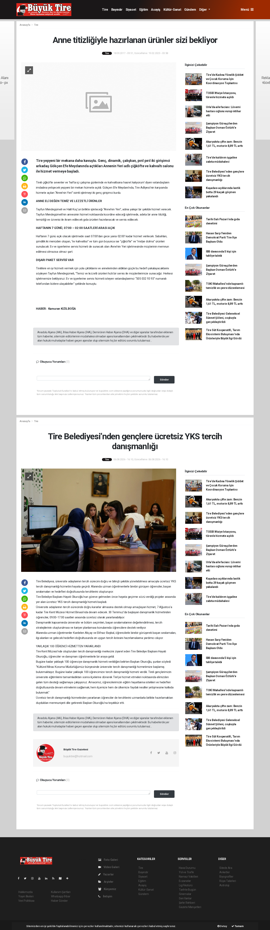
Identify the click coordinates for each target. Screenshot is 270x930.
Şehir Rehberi (187, 902)
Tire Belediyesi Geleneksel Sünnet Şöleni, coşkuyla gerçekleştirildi (223, 318)
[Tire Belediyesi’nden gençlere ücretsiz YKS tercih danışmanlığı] (98, 520)
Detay (223, 926)
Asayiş (155, 9)
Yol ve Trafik (186, 872)
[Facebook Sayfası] (20, 878)
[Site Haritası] (62, 878)
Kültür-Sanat (172, 9)
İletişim (107, 896)
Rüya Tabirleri (227, 881)
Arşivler (108, 881)
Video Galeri (111, 867)
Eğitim (143, 9)
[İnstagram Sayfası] (34, 878)
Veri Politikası (26, 900)
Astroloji (224, 885)
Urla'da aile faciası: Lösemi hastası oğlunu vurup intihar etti (223, 111)
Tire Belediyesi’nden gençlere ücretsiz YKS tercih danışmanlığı (225, 175)
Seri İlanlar (185, 898)
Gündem (190, 9)
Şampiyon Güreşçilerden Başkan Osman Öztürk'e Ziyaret (221, 127)
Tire (105, 9)
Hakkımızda (25, 892)
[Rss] (55, 878)
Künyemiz (109, 889)
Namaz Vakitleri (188, 876)
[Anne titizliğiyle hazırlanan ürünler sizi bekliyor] (98, 106)
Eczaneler (185, 881)
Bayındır (117, 9)
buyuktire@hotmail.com (78, 756)
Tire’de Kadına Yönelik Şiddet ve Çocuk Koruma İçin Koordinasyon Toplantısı (225, 79)
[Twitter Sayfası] (27, 878)
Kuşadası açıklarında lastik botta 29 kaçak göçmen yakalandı (223, 192)
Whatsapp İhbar (60, 896)
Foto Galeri (110, 859)
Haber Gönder (59, 900)
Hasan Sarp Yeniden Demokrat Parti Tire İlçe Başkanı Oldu (221, 237)
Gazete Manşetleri (190, 907)
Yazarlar (108, 874)
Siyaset (131, 9)
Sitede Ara (225, 867)
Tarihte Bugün (187, 889)
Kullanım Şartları (61, 892)
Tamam (239, 926)
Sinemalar (185, 894)
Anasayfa (25, 24)
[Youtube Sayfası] (41, 878)
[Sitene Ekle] (69, 878)
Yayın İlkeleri (25, 896)
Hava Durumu (187, 867)
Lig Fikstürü (186, 885)
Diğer (203, 9)
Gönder (164, 379)
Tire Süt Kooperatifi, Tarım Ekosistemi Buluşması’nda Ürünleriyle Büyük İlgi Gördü (224, 334)
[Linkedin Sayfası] (48, 878)
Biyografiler (226, 876)
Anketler (224, 872)
